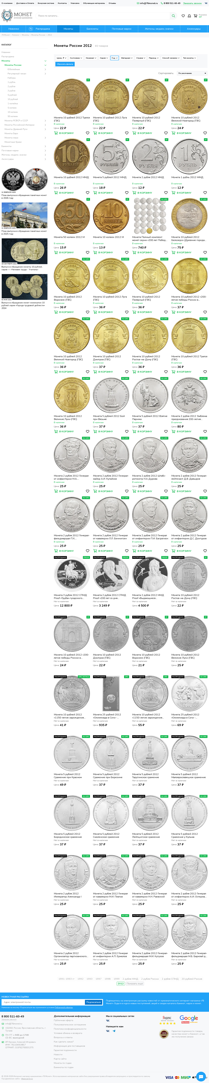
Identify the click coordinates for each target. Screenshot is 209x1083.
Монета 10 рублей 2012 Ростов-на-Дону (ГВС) (146, 358)
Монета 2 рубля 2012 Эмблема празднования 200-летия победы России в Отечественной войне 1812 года (189, 418)
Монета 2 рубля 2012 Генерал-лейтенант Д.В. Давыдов (189, 477)
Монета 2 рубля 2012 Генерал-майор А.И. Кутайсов (111, 477)
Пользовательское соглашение (70, 1024)
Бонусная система (46, 3)
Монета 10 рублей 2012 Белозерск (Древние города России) (188, 239)
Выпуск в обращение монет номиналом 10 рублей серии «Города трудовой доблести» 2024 (23, 305)
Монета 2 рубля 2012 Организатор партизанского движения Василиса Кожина (70, 955)
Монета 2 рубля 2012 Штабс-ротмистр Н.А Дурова (149, 477)
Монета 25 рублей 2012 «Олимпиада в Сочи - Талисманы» (185, 716)
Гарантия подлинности (65, 1050)
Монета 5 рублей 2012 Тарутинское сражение (145, 776)
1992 (80, 979)
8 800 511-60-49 (172, 3)
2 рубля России (150, 979)
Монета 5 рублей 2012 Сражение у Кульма (184, 835)
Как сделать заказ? (64, 1041)
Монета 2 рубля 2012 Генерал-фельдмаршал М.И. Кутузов (150, 955)
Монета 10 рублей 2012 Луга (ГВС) (110, 119)
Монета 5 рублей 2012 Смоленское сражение (106, 835)
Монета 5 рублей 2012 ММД (110, 177)
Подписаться (93, 1002)
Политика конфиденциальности (70, 1028)
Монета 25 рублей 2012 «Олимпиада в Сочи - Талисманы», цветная (107, 716)
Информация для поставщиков (69, 1046)
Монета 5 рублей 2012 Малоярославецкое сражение (188, 776)
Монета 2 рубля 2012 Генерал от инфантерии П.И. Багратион (150, 537)
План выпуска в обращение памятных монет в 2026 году (24, 196)
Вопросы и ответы (63, 1037)
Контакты (62, 3)
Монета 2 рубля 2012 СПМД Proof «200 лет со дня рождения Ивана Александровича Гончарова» (109, 597)
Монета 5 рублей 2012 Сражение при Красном (68, 776)
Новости (58, 1054)
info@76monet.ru (149, 3)
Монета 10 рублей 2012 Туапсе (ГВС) (72, 119)
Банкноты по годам (63, 1067)
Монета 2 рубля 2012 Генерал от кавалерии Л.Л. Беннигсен (110, 537)
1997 (98, 979)
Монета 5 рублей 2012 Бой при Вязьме (109, 418)
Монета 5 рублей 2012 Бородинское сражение (68, 835)
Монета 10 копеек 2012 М (108, 237)
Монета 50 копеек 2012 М (69, 237)
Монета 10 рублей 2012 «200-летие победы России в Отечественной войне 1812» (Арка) (189, 298)
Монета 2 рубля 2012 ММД (148, 177)
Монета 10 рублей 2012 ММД (71, 177)
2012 (121, 983)
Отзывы (112, 3)
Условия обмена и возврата (68, 1033)
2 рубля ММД (130, 979)
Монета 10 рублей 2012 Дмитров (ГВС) (107, 358)
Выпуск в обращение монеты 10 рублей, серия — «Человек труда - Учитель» (22, 268)
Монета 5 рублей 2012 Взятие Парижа (149, 418)
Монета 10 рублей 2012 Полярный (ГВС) (146, 119)
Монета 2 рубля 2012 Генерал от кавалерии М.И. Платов (110, 895)
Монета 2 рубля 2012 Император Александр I (67, 895)
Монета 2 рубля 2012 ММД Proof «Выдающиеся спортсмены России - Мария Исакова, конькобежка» (148, 597)
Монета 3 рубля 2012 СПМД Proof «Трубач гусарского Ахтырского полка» (70, 597)
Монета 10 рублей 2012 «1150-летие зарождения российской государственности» (69, 716)
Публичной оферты (64, 1007)
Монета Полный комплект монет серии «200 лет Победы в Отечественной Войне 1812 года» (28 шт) (149, 239)
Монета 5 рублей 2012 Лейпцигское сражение (146, 835)
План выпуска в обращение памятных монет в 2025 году (24, 232)
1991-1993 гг (66, 979)
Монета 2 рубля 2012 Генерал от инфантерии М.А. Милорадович (71, 477)
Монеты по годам (62, 1063)
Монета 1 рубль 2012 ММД (187, 177)
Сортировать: (166, 73)
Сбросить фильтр (65, 64)
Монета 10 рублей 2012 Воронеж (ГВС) (68, 298)
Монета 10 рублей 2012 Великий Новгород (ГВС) (185, 119)
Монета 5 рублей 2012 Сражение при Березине (107, 776)
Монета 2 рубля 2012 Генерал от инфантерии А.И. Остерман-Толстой (189, 895)
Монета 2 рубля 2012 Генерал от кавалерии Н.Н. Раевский (149, 895)
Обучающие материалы (94, 3)
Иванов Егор (27, 1079)
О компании (7, 3)
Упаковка (75, 3)
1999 (117, 979)
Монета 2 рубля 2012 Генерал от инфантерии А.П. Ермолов (110, 955)
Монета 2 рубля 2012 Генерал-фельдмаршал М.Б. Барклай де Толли (189, 955)
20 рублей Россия (192, 979)
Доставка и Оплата (25, 3)
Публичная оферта (63, 1020)
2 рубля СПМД (170, 979)
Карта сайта (60, 1058)
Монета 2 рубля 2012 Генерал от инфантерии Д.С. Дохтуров (189, 537)
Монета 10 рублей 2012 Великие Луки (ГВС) (68, 418)
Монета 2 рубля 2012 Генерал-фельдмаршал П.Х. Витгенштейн (72, 537)
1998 (107, 979)
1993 (89, 979)
